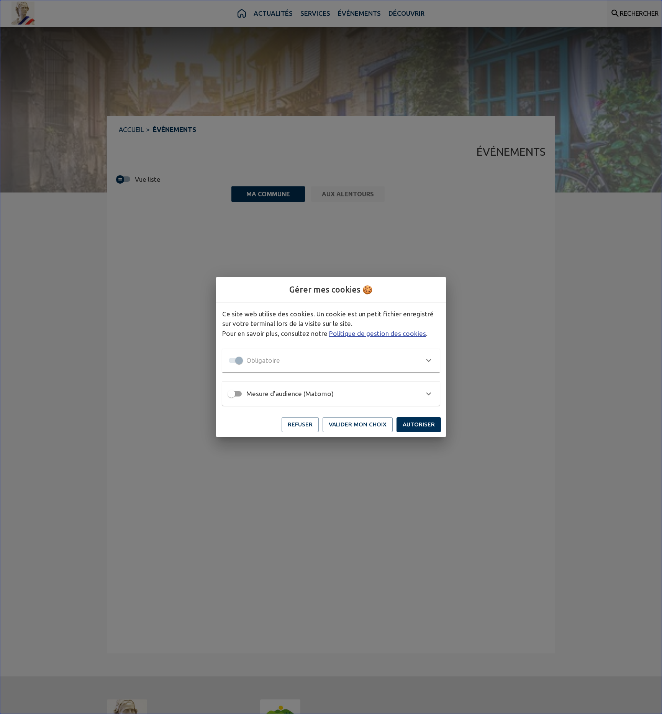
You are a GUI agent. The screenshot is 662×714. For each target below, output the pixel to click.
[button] (331, 360)
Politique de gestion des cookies (377, 333)
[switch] (231, 394)
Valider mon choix (358, 424)
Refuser (300, 424)
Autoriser (419, 424)
